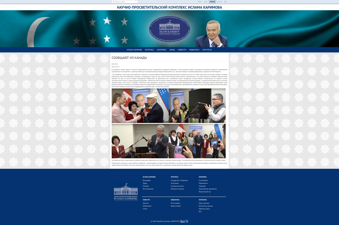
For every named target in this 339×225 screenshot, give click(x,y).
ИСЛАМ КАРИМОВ (134, 50)
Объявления (147, 206)
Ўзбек (205, 1)
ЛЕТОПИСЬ (149, 50)
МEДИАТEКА (194, 50)
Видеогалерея (176, 206)
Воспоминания (148, 189)
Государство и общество (179, 180)
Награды (146, 186)
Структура (202, 186)
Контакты (207, 50)
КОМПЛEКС (161, 50)
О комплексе (203, 180)
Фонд (172, 50)
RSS (200, 212)
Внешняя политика (177, 189)
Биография (147, 180)
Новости (182, 50)
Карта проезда (204, 203)
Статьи (145, 209)
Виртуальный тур (205, 192)
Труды (145, 183)
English (219, 1)
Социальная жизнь (177, 186)
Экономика (175, 183)
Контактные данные (206, 206)
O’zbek (200, 1)
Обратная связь (204, 209)
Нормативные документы (208, 189)
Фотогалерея (175, 203)
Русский (212, 1)
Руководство (203, 183)
